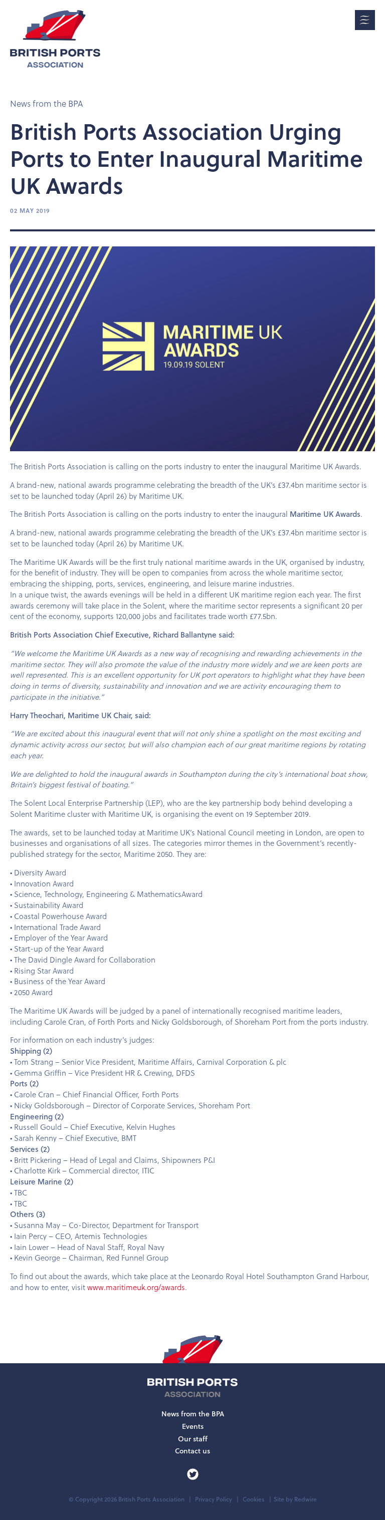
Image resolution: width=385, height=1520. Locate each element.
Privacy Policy (213, 1499)
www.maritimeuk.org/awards (136, 1287)
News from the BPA (46, 104)
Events (193, 1426)
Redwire (305, 1499)
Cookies (254, 1499)
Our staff (193, 1439)
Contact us (192, 1451)
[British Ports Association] (55, 39)
